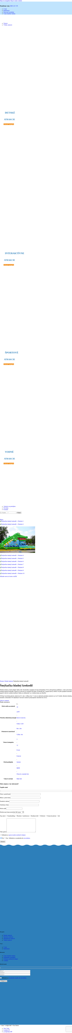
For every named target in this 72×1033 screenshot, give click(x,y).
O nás (5, 947)
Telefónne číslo (4, 805)
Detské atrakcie (9, 681)
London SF (7, 1030)
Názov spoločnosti (5, 794)
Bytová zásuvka (21, 718)
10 (17, 707)
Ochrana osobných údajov (11, 959)
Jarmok (19, 762)
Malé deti (19, 779)
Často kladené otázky (9, 956)
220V (18, 712)
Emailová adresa (4, 801)
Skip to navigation (5, 0)
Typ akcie (2, 816)
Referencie (6, 948)
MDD (18, 768)
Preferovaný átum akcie (6, 812)
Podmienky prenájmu (9, 957)
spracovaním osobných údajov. (17, 835)
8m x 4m (19, 728)
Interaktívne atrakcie (9, 938)
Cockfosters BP (8, 1031)
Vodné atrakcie (8, 940)
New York (6, 1028)
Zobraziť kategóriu (9, 124)
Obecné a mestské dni (23, 774)
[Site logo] (9, 20)
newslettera (27, 838)
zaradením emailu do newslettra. (18, 978)
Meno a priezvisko (5, 797)
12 (17, 745)
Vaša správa (3, 832)
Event (18, 750)
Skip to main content (16, 0)
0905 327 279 (14, 6)
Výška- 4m (20, 734)
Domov (2, 681)
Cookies (6, 960)
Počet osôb (3, 808)
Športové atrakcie (8, 937)
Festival (19, 756)
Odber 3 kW (20, 724)
